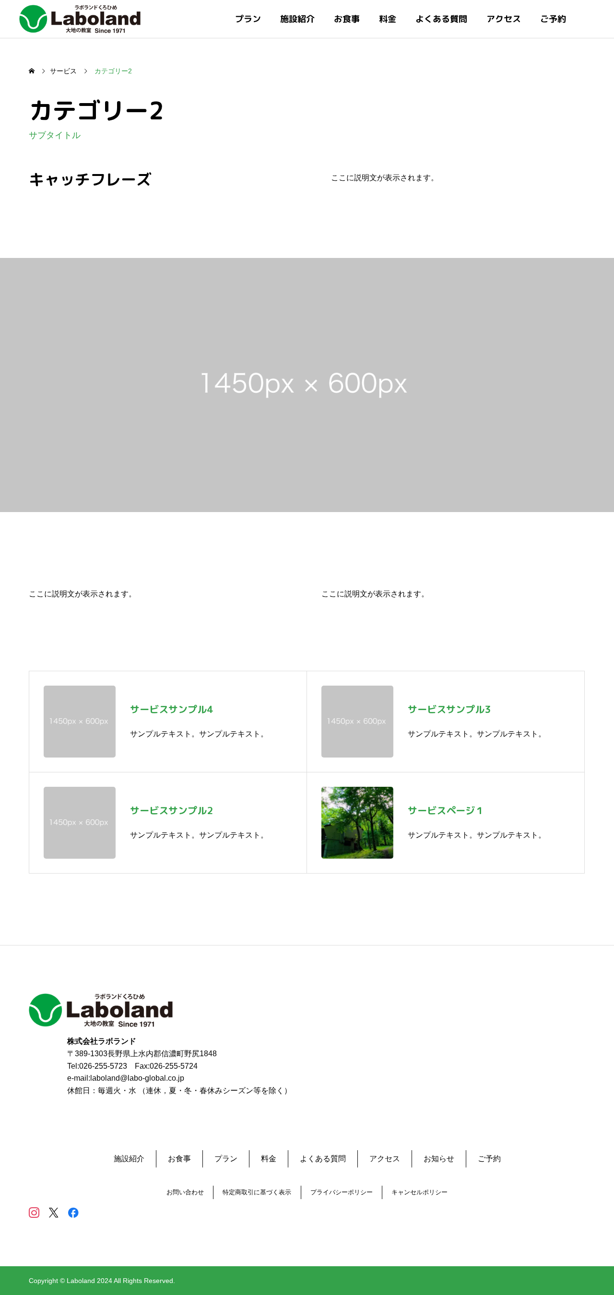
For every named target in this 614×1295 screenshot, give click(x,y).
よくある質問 (441, 19)
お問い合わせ (185, 1192)
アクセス (503, 19)
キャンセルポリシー (419, 1192)
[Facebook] (73, 1212)
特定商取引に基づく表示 (257, 1192)
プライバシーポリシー (341, 1192)
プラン (248, 19)
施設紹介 (297, 19)
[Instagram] (34, 1212)
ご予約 (553, 19)
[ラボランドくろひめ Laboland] (80, 19)
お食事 (347, 19)
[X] (53, 1212)
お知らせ (439, 1159)
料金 (387, 19)
